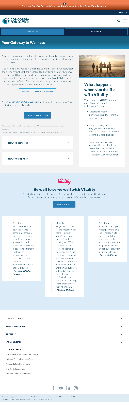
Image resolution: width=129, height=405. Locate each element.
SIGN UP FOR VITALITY (35, 115)
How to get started (18, 142)
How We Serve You (16, 326)
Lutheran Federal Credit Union (18, 373)
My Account (96, 32)
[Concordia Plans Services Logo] (16, 20)
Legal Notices (13, 342)
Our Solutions (14, 318)
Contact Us (122, 12)
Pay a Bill (31, 32)
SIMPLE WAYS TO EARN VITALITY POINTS (37, 91)
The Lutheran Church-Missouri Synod (22, 354)
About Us (11, 334)
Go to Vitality (62, 204)
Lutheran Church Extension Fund (19, 359)
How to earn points (18, 158)
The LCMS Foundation (15, 369)
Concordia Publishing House (18, 364)
